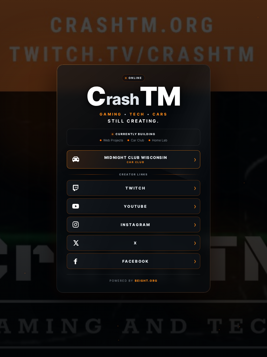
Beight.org (146, 281)
